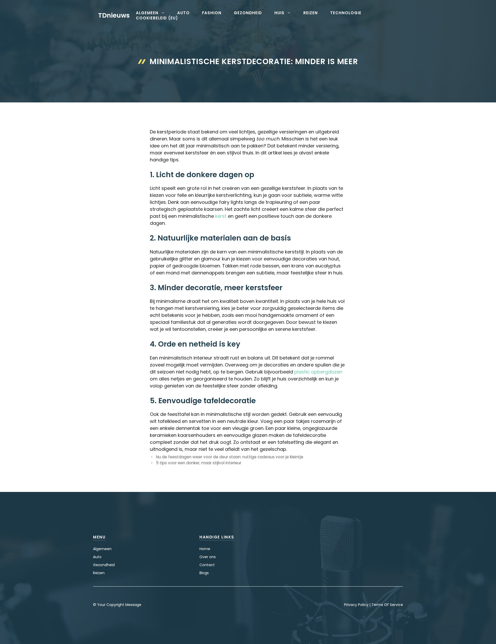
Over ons (207, 556)
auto (183, 13)
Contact (207, 564)
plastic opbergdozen (318, 372)
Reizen (99, 572)
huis (279, 13)
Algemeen (102, 548)
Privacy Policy (356, 604)
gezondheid (248, 13)
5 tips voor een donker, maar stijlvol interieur (198, 463)
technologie (345, 13)
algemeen (147, 13)
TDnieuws (114, 15)
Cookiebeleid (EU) (157, 18)
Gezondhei (102, 564)
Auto (97, 556)
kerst (221, 216)
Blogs (204, 572)
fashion (211, 13)
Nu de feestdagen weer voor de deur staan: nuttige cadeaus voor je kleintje (229, 457)
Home (204, 548)
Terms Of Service (387, 604)
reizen (310, 13)
